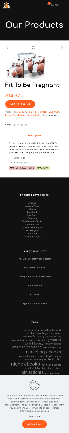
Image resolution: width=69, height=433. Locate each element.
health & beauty (33, 343)
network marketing (33, 359)
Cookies (45, 411)
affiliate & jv (30, 330)
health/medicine (53, 343)
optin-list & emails (51, 364)
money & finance (27, 356)
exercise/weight (37, 340)
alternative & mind (49, 330)
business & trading (33, 336)
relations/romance (53, 373)
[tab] (34, 135)
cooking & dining (53, 336)
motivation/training (49, 356)
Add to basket (20, 104)
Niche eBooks (34, 115)
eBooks (43, 111)
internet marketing (27, 347)
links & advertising (52, 347)
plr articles (32, 372)
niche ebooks (25, 364)
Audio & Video (32, 111)
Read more (34, 416)
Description (34, 135)
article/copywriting (36, 333)
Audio (20, 111)
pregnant (53, 115)
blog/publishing (54, 333)
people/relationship (35, 368)
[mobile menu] (64, 5)
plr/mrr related (54, 368)
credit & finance (19, 340)
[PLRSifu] (6, 5)
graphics (54, 340)
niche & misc (52, 359)
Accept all (34, 424)
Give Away (54, 111)
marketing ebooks (43, 351)
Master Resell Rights (15, 115)
